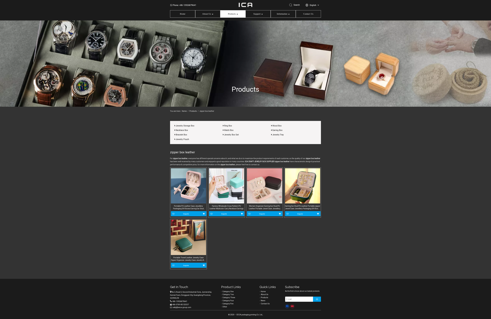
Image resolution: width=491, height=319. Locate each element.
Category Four (228, 301)
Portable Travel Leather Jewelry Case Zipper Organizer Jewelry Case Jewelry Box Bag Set (188, 259)
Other (224, 307)
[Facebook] (287, 306)
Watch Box (228, 130)
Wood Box (277, 126)
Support (257, 14)
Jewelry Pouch (182, 139)
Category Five (227, 304)
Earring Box (277, 130)
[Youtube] (292, 306)
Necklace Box (182, 130)
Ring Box (228, 126)
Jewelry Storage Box (185, 126)
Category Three (228, 297)
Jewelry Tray (278, 134)
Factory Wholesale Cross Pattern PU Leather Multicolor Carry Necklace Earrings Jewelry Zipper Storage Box (226, 207)
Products (232, 14)
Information (282, 14)
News (263, 301)
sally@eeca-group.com (182, 307)
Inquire (186, 214)
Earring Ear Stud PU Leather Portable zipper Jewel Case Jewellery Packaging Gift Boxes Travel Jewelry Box (302, 207)
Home (182, 14)
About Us (206, 14)
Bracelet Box (181, 134)
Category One (228, 291)
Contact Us (308, 14)
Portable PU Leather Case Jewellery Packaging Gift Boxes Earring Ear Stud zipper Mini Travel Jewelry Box (188, 207)
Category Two (228, 294)
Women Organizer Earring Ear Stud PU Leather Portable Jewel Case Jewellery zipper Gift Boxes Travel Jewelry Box (264, 207)
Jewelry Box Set (231, 134)
